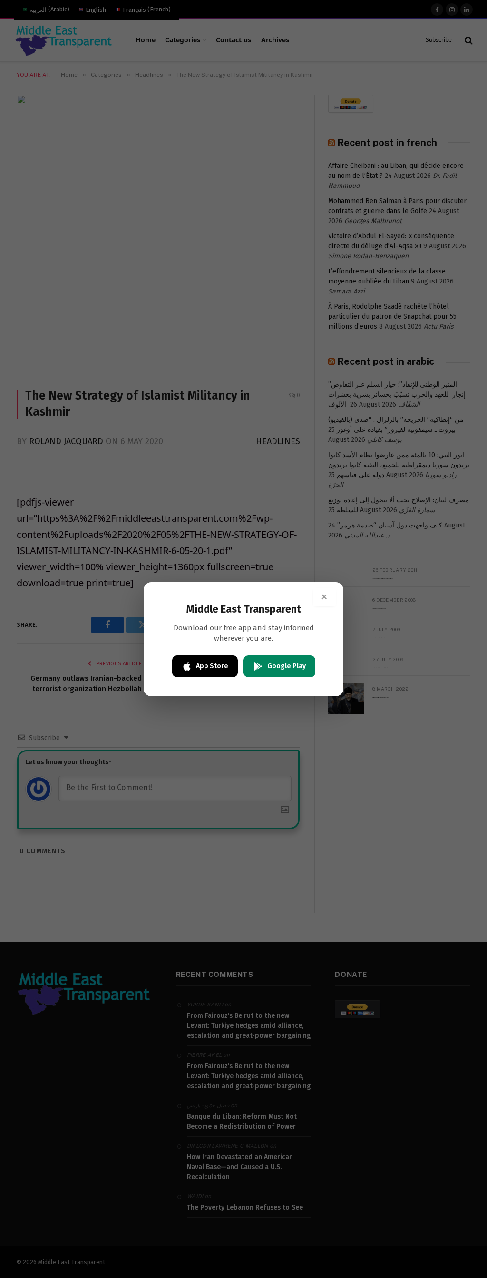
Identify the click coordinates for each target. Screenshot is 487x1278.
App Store (212, 666)
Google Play (286, 666)
